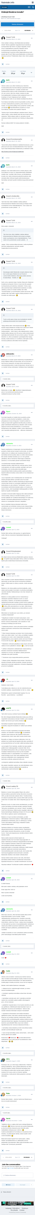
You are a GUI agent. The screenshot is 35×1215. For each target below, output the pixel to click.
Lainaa (7, 64)
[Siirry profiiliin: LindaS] (3, 528)
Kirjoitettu (13, 39)
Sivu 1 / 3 (17, 30)
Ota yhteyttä (14, 1210)
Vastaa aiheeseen (17, 24)
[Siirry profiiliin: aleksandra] (3, 355)
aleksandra (10, 354)
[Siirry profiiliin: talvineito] (3, 444)
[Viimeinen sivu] (32, 30)
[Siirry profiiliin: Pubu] (3, 1094)
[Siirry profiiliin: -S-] (3, 680)
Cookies (21, 1210)
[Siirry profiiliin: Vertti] (3, 1119)
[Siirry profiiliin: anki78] (3, 709)
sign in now (10, 1168)
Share (9, 1184)
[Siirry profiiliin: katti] (3, 81)
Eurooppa (17, 18)
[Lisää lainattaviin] (2, 64)
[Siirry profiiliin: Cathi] (3, 972)
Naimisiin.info (7, 2)
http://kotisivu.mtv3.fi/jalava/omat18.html (12, 151)
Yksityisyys (25, 1208)
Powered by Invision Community (17, 1212)
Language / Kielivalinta (12, 1208)
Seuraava (27, 30)
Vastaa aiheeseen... (10, 1175)
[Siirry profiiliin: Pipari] (3, 412)
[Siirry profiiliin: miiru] (3, 1060)
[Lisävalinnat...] (32, 38)
